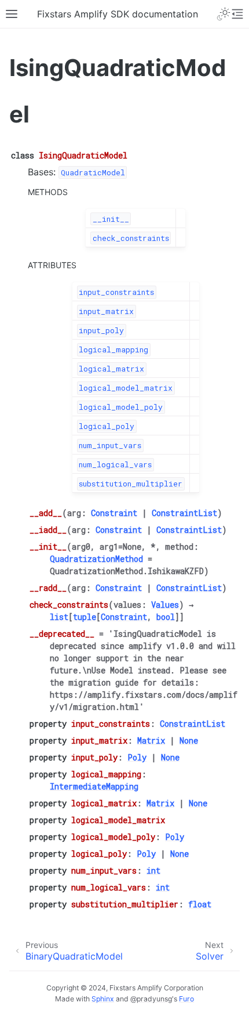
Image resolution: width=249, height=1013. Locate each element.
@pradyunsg (151, 998)
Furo (186, 998)
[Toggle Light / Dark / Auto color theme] (223, 14)
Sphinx (102, 998)
